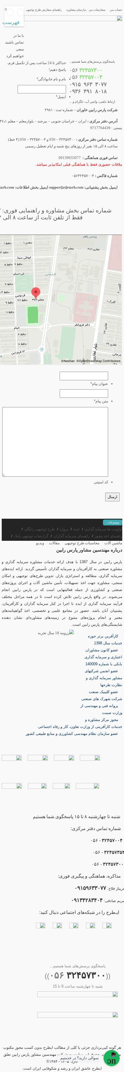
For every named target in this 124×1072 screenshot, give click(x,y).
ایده (76, 529)
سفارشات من (97, 9)
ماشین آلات (113, 543)
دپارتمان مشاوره (76, 9)
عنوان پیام (99, 384)
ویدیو (40, 543)
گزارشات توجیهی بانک (31, 536)
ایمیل (61, 97)
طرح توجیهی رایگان (39, 529)
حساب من (116, 9)
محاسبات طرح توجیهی (82, 543)
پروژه (64, 529)
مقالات (54, 543)
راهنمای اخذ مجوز (108, 536)
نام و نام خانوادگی (51, 79)
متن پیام (101, 401)
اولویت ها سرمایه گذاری (103, 529)
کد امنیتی (101, 482)
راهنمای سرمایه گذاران (71, 536)
